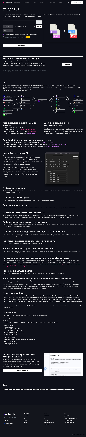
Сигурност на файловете (70, 416)
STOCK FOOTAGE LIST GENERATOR (57, 144)
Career (45, 418)
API (65, 413)
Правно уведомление (69, 422)
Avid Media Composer (33, 389)
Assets (25, 420)
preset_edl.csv (31, 133)
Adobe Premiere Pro (23, 389)
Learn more (67, 64)
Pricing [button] (60, 2)
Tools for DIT (57, 389)
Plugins (25, 418)
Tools (25, 416)
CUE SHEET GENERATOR (52, 146)
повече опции (22, 40)
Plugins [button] (41, 2)
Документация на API (22, 370)
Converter (5, 389)
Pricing (45, 413)
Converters (26, 415)
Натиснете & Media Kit (49, 422)
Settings (39, 26)
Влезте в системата (77, 2)
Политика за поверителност (70, 418)
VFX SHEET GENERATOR (47, 142)
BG (8, 420)
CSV (10, 389)
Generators (26, 413)
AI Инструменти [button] (51, 2)
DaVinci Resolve (42, 389)
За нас (45, 416)
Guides (25, 422)
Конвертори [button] (26, 2)
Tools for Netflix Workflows (67, 389)
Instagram (46, 424)
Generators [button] (17, 2)
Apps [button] (34, 2)
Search (25, 424)
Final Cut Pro (50, 389)
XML (16, 389)
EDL (13, 389)
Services (46, 420)
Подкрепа (46, 415)
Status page (67, 415)
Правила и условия (68, 420)
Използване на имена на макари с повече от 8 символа (21, 34)
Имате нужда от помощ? (78, 434)
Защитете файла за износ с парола (17, 37)
